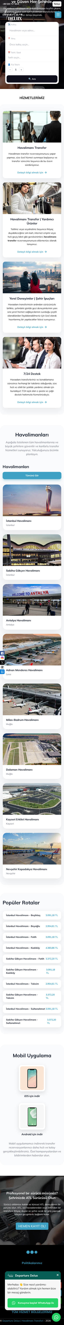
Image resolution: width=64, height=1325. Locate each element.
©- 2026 (25, 1320)
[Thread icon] (2, 667)
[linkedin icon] (2, 671)
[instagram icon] (2, 658)
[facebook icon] (2, 653)
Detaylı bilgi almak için (30, 172)
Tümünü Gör (32, 475)
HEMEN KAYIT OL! (32, 1226)
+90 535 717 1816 (11, 4)
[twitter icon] (2, 662)
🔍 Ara (32, 78)
